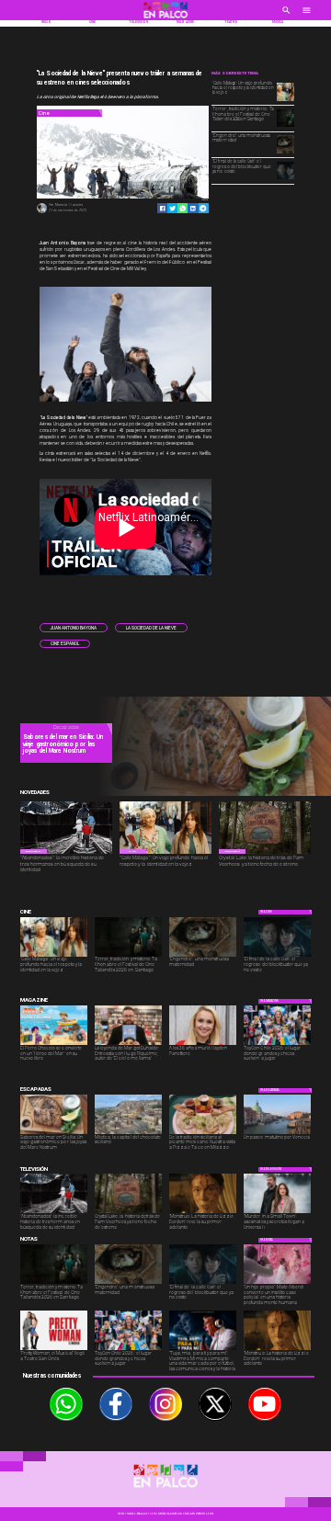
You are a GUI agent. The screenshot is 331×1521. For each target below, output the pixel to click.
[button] (74, 627)
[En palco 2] (165, 19)
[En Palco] (286, 15)
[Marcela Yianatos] (42, 212)
